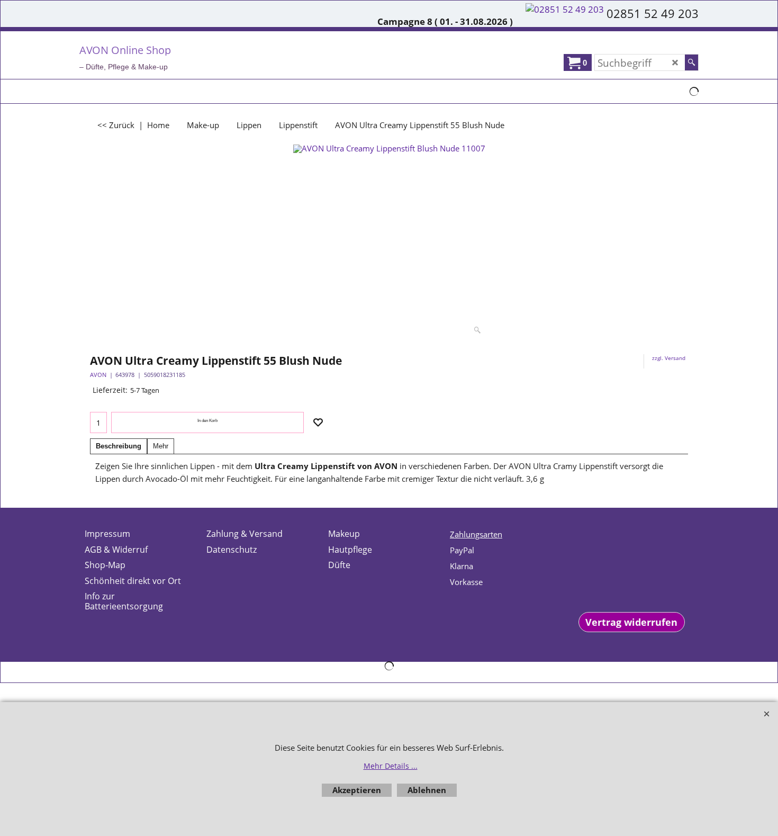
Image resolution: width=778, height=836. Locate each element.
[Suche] (691, 62)
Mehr (160, 446)
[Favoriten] (318, 422)
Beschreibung (118, 446)
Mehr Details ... (391, 766)
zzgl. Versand (668, 358)
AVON (98, 375)
